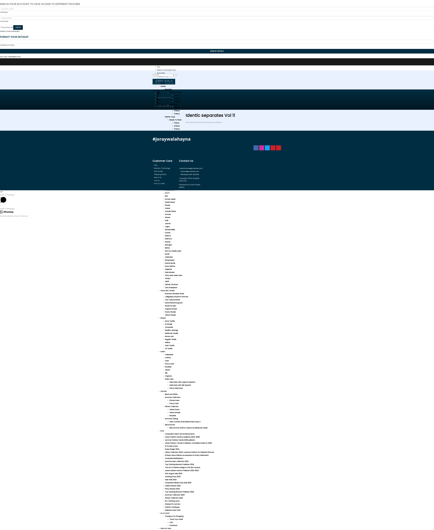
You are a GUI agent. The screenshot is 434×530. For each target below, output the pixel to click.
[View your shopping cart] (158, 94)
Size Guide (161, 73)
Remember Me (7, 27)
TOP (1, 192)
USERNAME (4, 12)
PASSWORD (4, 21)
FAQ (158, 67)
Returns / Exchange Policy (166, 70)
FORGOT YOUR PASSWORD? (10, 31)
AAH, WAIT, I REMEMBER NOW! (10, 57)
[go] (175, 75)
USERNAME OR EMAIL (7, 45)
